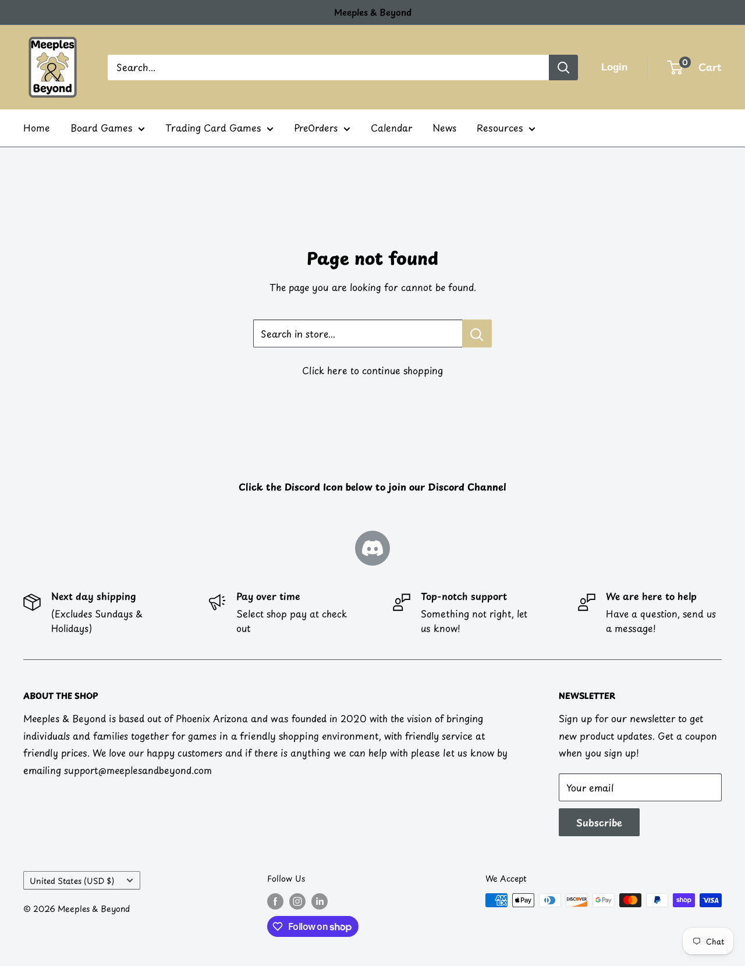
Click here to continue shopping (372, 370)
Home (36, 127)
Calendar (391, 127)
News (444, 127)
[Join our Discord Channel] (372, 548)
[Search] (563, 67)
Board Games (101, 127)
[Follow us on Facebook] (275, 901)
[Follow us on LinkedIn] (319, 901)
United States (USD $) (72, 881)
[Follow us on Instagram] (297, 901)
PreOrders (316, 127)
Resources (500, 127)
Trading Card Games (213, 127)
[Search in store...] (477, 333)
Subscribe (599, 822)
